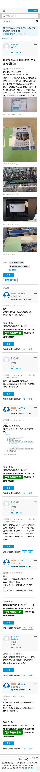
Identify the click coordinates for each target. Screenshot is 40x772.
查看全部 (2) (13, 270)
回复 (8, 275)
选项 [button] (37, 21)
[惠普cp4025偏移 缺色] (15, 38)
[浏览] (3, 10)
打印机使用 (8, 21)
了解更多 (22, 34)
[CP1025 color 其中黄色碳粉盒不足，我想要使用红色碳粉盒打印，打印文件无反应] (13, 38)
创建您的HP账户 (9, 34)
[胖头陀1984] (6, 46)
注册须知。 (31, 768)
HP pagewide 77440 (16, 262)
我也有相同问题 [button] (10, 280)
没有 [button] (30, 349)
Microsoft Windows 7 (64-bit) (19, 266)
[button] (35, 44)
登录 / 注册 (33, 10)
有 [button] (24, 349)
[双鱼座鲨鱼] (6, 295)
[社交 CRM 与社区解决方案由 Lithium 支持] (23, 758)
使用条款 (23, 768)
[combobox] (20, 16)
